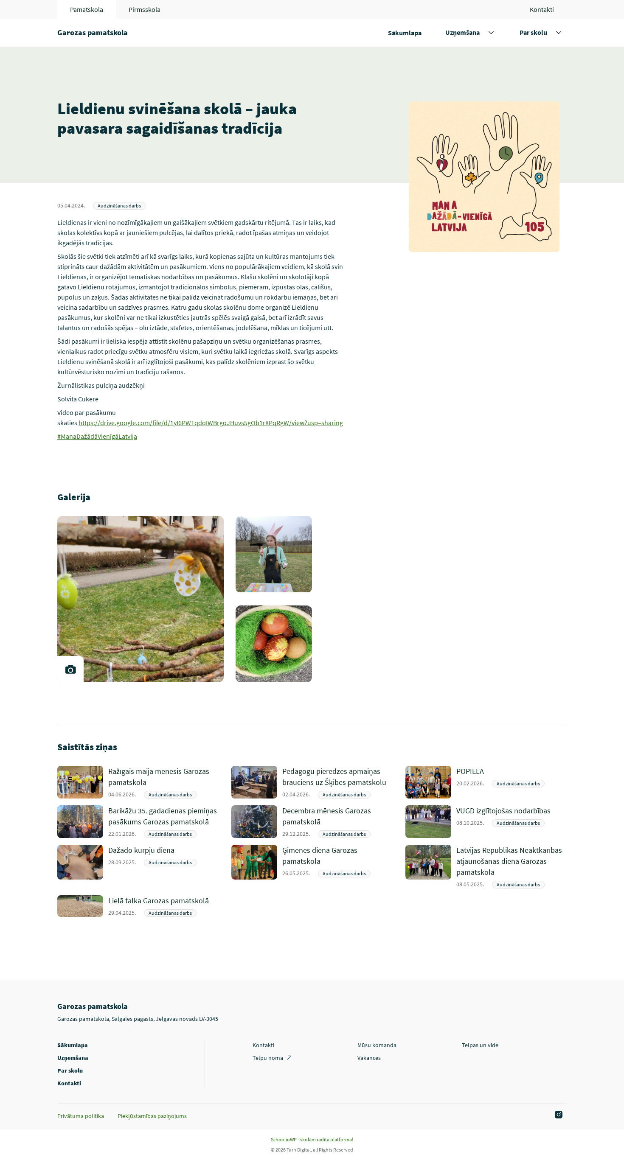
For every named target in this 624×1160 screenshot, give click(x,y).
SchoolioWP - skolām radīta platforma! (312, 1139)
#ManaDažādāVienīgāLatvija (97, 436)
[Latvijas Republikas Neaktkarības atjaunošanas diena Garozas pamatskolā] (511, 866)
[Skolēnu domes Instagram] (557, 1115)
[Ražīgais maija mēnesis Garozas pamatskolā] (163, 782)
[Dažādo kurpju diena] (163, 866)
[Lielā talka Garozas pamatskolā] (163, 906)
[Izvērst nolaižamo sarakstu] (491, 33)
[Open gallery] (70, 669)
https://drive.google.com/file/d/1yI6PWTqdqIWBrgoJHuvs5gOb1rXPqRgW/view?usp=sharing (211, 422)
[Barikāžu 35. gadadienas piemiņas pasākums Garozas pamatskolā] (163, 821)
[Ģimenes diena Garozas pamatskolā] (337, 866)
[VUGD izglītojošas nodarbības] (511, 821)
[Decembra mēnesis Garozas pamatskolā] (337, 821)
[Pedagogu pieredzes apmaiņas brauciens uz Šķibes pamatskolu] (337, 782)
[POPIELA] (511, 782)
